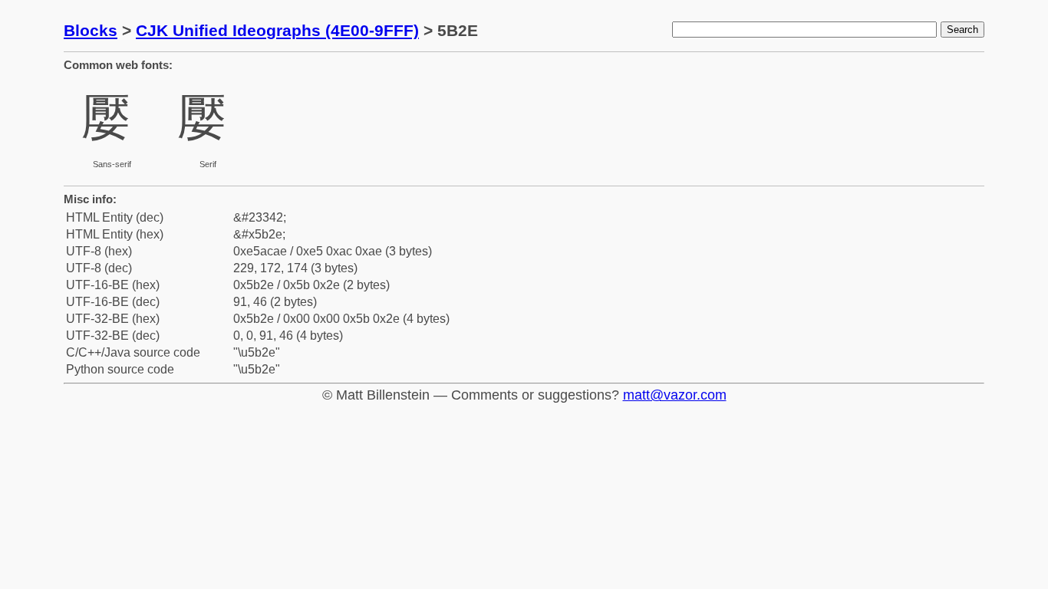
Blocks (90, 30)
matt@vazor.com (675, 395)
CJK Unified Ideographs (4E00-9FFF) (277, 30)
